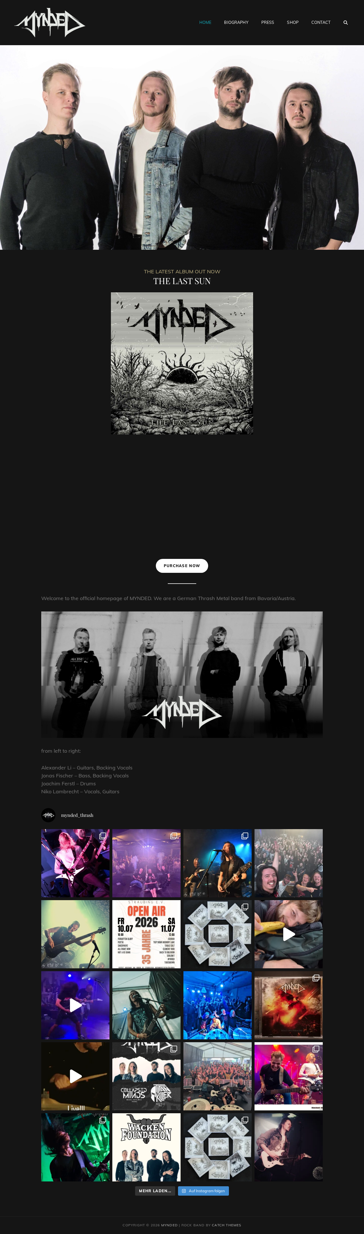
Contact (320, 22)
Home (205, 22)
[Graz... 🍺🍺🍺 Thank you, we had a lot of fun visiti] (289, 934)
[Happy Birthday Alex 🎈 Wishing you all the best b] (146, 1005)
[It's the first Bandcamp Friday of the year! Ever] (217, 934)
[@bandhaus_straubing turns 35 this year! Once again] (146, 934)
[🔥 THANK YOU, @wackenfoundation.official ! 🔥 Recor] (146, 1147)
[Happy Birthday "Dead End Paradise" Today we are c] (289, 1005)
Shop (293, 22)
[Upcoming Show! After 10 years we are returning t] (75, 863)
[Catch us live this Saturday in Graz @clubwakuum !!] (75, 1005)
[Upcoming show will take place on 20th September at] (75, 1147)
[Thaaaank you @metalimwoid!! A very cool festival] (217, 1076)
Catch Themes (226, 1225)
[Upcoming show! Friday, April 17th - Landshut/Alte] (75, 934)
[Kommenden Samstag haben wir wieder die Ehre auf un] (217, 863)
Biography (236, 22)
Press (267, 22)
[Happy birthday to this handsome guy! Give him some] (289, 1147)
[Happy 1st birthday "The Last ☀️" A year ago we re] (217, 1147)
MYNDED (169, 1225)
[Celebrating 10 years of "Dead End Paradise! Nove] (75, 1076)
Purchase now (182, 565)
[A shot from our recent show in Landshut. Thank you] (289, 863)
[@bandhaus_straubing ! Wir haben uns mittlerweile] (146, 863)
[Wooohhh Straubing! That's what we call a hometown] (217, 1005)
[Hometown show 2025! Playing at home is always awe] (146, 1076)
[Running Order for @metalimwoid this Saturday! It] (289, 1076)
